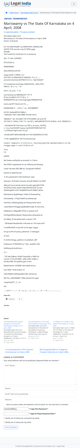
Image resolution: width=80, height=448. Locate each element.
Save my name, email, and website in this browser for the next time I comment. (37, 404)
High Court (14, 13)
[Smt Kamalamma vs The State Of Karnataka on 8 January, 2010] (40, 330)
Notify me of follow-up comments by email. (22, 418)
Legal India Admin (12, 32)
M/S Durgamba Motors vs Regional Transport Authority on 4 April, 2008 (54, 350)
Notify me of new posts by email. (18, 422)
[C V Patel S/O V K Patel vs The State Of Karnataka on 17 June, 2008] (65, 331)
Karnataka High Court (29, 13)
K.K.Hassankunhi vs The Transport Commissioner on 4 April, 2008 (19, 350)
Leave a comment (29, 32)
